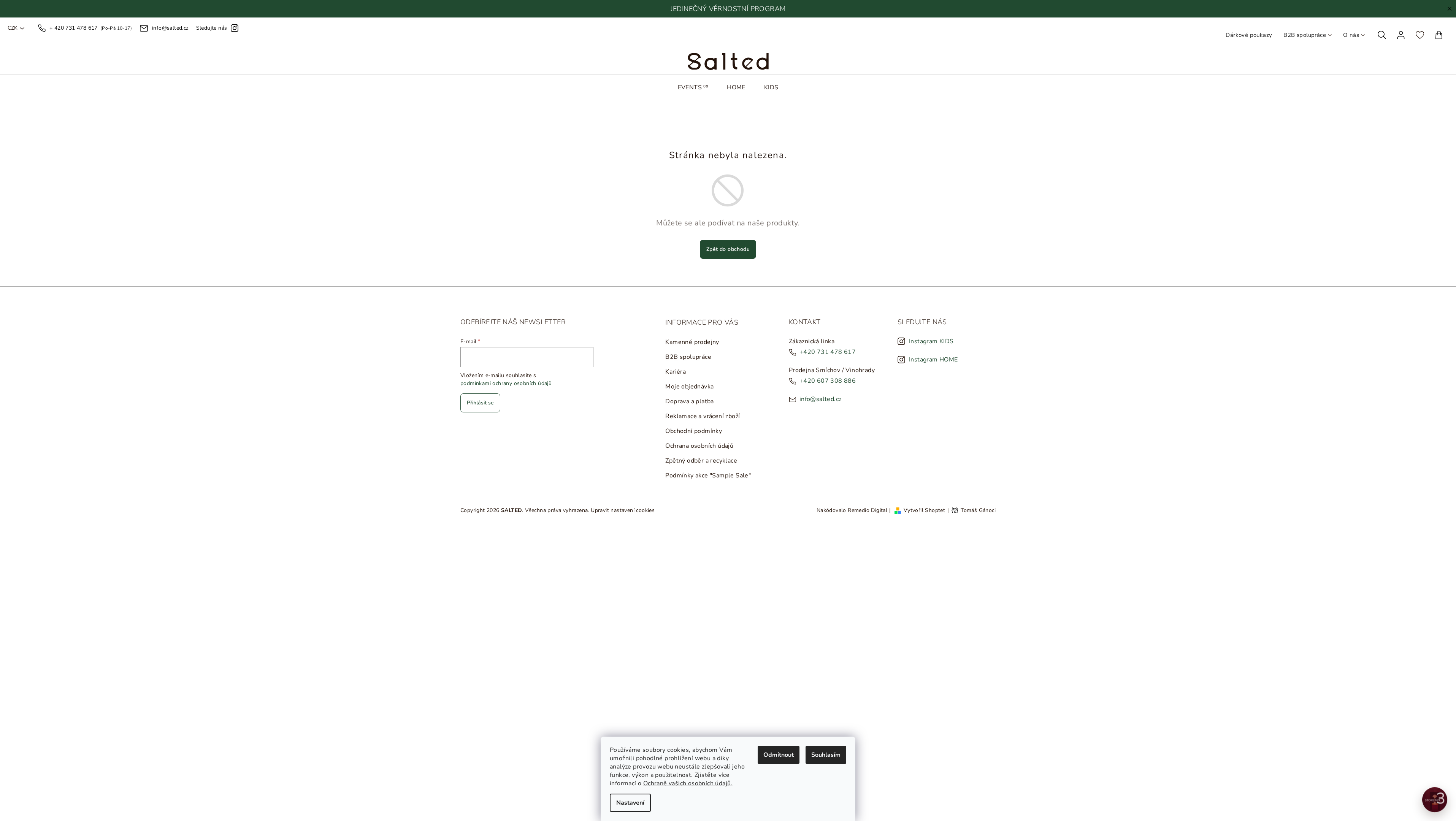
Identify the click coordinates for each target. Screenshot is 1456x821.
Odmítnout (778, 755)
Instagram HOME (933, 359)
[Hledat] (1381, 35)
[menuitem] (693, 87)
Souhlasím (826, 755)
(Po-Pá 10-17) (90, 28)
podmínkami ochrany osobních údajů (506, 383)
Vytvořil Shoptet (924, 510)
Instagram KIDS (931, 341)
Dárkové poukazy (1249, 35)
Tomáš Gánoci (978, 510)
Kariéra (675, 372)
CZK (12, 28)
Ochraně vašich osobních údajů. (688, 783)
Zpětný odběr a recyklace (701, 460)
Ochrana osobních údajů (699, 446)
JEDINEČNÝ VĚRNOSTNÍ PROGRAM (728, 8)
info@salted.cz (820, 399)
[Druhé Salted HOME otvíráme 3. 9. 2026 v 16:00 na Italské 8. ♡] (1435, 800)
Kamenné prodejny (692, 342)
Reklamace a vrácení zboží (702, 416)
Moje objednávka (689, 386)
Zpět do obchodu (728, 249)
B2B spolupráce (1304, 35)
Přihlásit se (480, 402)
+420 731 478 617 (827, 352)
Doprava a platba (689, 401)
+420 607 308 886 (827, 381)
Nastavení (630, 803)
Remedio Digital (867, 510)
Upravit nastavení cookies (623, 510)
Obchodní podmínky (693, 431)
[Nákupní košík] (1438, 35)
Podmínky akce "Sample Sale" (708, 475)
